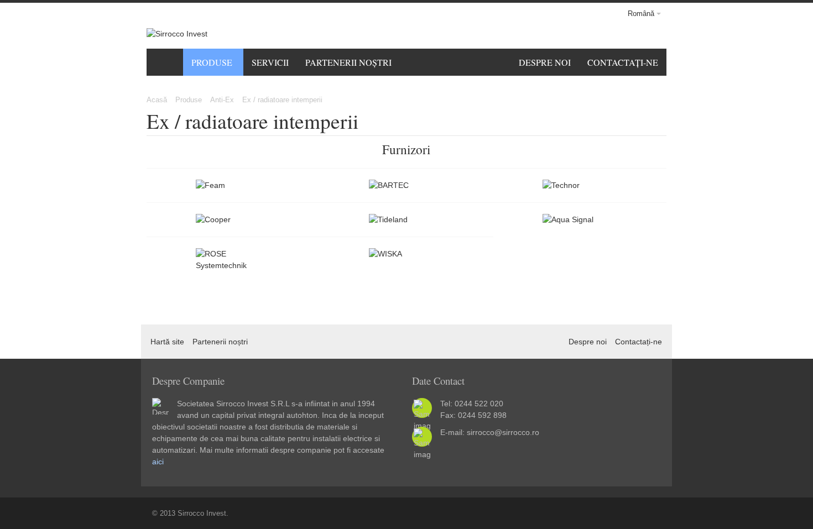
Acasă (157, 100)
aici (158, 461)
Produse (188, 100)
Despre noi (588, 341)
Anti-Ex (222, 100)
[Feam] (233, 185)
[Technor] (580, 185)
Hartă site (167, 341)
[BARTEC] (406, 185)
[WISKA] (406, 254)
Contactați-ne (638, 341)
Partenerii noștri (220, 341)
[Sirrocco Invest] (177, 34)
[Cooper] (233, 220)
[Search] (646, 34)
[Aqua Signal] (580, 220)
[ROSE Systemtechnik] (233, 259)
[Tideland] (406, 220)
